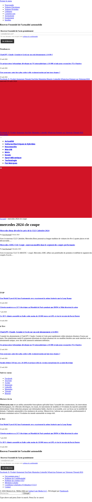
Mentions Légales (11, 483)
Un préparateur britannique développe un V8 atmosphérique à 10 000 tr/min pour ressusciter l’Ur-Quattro (41, 63)
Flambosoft (64, 491)
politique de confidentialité (30, 36)
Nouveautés (9, 5)
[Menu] (1, 137)
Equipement (9, 18)
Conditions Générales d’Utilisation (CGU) (21, 485)
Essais (8, 155)
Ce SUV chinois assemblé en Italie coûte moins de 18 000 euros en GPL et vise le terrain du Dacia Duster (40, 316)
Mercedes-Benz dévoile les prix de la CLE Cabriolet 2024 (24, 230)
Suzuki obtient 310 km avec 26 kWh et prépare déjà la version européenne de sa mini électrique (36, 363)
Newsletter (4, 135)
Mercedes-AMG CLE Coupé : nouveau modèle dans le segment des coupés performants (37, 245)
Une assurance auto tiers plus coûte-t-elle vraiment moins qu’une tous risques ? (30, 72)
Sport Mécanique (13, 157)
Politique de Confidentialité (15, 478)
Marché (8, 149)
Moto (7, 152)
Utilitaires (8, 11)
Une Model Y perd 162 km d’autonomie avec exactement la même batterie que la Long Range (36, 298)
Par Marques (11, 163)
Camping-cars (10, 14)
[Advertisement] (18, 273)
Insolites (8, 20)
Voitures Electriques (12, 7)
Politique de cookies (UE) (14, 481)
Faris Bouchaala (6, 235)
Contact (8, 487)
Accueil (3, 219)
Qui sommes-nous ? (12, 476)
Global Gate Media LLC (37, 491)
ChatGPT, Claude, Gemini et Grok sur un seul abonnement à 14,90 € (26, 55)
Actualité (9, 141)
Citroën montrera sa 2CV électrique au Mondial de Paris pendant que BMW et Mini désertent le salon (39, 307)
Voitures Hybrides (11, 9)
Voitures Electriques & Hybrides (20, 144)
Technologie (9, 16)
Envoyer (26, 493)
